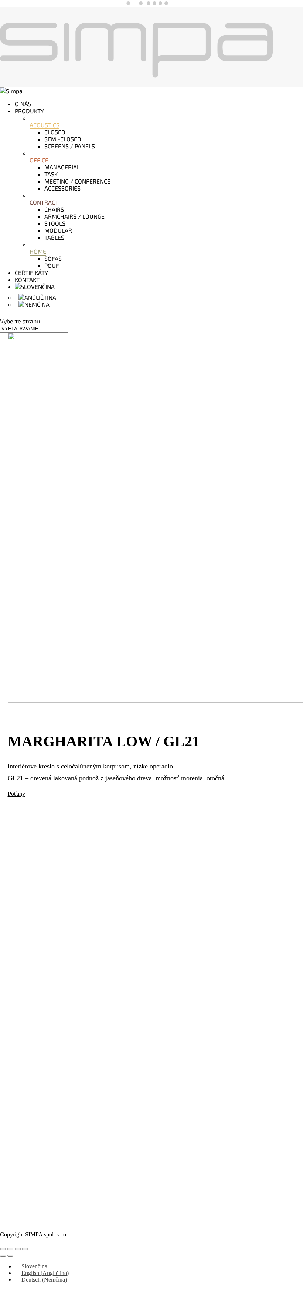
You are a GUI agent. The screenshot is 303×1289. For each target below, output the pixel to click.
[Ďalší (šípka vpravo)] (10, 1256)
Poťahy (16, 794)
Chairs (54, 209)
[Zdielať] (18, 1249)
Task (51, 174)
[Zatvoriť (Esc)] (25, 1249)
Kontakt (27, 279)
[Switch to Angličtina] (37, 297)
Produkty (29, 110)
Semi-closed (62, 138)
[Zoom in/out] (3, 1249)
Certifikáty (31, 272)
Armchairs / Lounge (74, 216)
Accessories (62, 188)
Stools (54, 223)
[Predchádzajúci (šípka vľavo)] (3, 1256)
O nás (23, 103)
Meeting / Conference (77, 181)
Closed (54, 131)
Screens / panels (69, 145)
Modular (58, 230)
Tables (54, 237)
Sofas (53, 258)
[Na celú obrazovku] (10, 1249)
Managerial (62, 167)
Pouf (51, 265)
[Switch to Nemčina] (34, 304)
